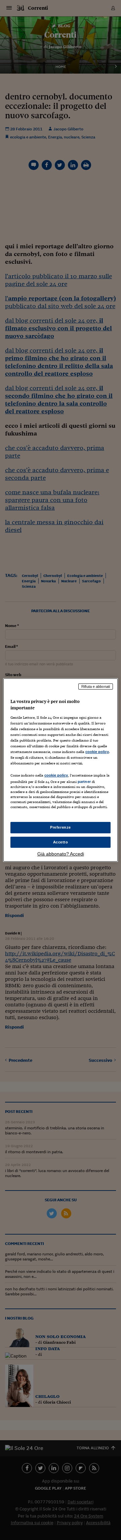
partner (84, 782)
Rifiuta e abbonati (95, 686)
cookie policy (97, 752)
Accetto (60, 842)
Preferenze (60, 827)
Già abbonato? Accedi (60, 854)
